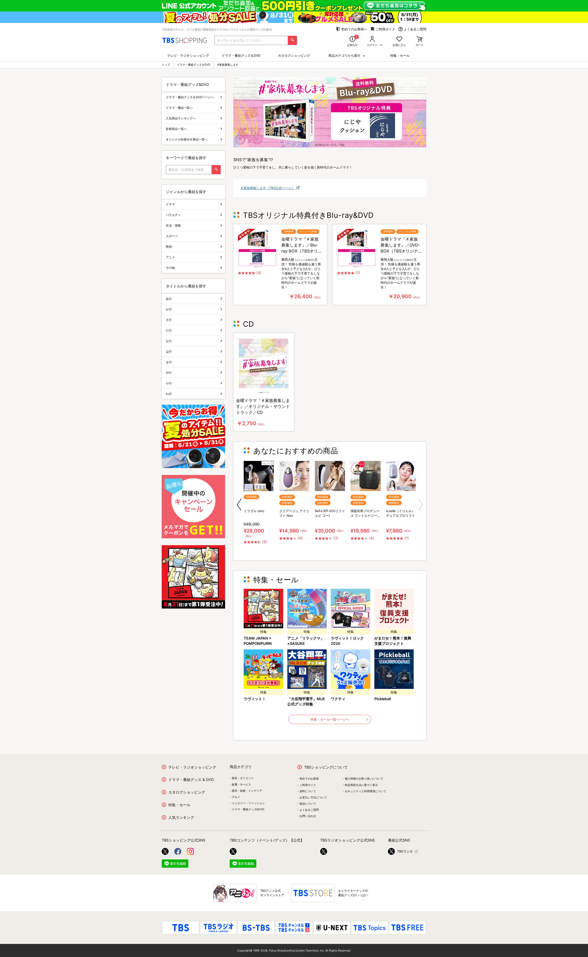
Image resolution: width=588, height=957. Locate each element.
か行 (169, 309)
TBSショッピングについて (326, 767)
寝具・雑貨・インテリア (247, 790)
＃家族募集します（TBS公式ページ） (268, 188)
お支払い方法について (313, 797)
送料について (308, 791)
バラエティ (173, 215)
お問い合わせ (308, 816)
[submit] (292, 40)
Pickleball (382, 698)
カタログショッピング (294, 55)
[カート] (419, 39)
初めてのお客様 (309, 778)
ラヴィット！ (255, 698)
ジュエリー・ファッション (248, 803)
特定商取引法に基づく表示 (361, 785)
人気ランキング (181, 817)
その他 (170, 267)
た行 (169, 330)
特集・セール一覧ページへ (330, 719)
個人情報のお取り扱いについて (364, 778)
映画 (169, 246)
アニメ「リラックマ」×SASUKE (305, 641)
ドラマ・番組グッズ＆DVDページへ (190, 97)
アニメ (170, 257)
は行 (169, 351)
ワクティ (338, 698)
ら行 (169, 383)
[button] (239, 505)
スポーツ (172, 236)
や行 (169, 372)
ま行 (169, 362)
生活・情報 (173, 225)
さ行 (169, 320)
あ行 (169, 298)
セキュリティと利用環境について (365, 791)
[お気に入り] (399, 39)
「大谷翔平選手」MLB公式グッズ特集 (306, 701)
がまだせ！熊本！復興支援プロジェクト (392, 641)
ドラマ (170, 204)
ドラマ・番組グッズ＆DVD (241, 55)
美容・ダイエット (243, 778)
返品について (308, 803)
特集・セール (400, 55)
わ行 (169, 394)
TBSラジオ (405, 851)
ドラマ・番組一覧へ (179, 107)
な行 (169, 341)
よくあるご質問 (415, 29)
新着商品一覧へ (176, 129)
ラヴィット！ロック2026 (347, 641)
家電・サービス (241, 784)
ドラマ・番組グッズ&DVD (248, 809)
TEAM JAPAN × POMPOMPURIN (258, 641)
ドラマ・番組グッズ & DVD (191, 779)
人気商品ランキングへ (181, 118)
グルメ (236, 797)
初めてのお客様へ (354, 29)
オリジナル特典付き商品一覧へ (187, 139)
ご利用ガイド (385, 29)
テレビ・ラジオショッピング (188, 55)
